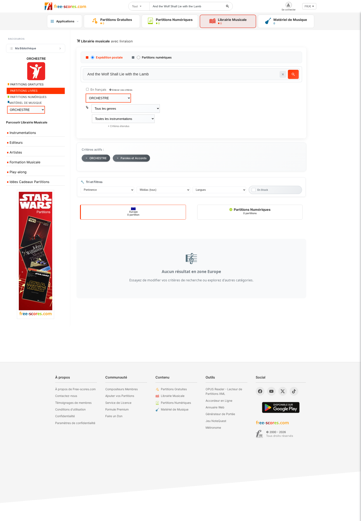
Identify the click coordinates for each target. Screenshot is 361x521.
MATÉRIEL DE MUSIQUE (25, 102)
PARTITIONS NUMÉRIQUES (28, 97)
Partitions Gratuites (174, 389)
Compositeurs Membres (121, 389)
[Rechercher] (227, 6)
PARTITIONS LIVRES (23, 90)
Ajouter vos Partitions (119, 396)
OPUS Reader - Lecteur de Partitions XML (224, 391)
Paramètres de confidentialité (75, 423)
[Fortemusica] (259, 434)
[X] (282, 391)
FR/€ (308, 6)
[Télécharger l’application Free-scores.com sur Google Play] (281, 407)
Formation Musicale (24, 162)
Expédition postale (109, 57)
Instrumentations (22, 133)
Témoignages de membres (73, 402)
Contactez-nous (66, 396)
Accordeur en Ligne (219, 400)
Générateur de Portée (220, 414)
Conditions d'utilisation (70, 409)
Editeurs (16, 142)
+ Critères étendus (118, 126)
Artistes (15, 152)
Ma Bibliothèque (25, 48)
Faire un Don (113, 416)
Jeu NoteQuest (216, 421)
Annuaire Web (215, 407)
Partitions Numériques (252, 211)
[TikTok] (294, 391)
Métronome (213, 427)
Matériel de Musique (174, 409)
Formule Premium (117, 409)
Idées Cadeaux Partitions (29, 182)
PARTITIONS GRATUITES (26, 84)
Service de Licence (118, 402)
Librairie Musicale (172, 396)
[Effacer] (283, 74)
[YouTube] (271, 391)
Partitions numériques (157, 57)
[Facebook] (260, 391)
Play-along (18, 172)
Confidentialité (65, 416)
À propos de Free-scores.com (75, 389)
